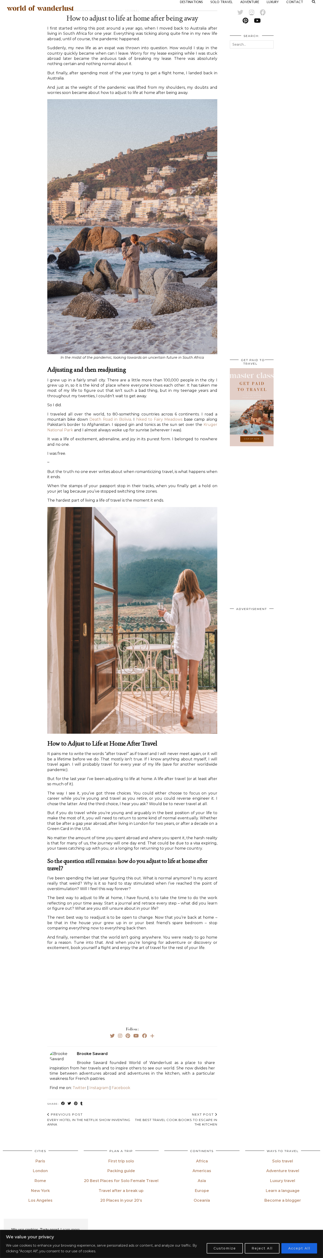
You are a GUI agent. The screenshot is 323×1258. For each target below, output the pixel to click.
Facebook (121, 1088)
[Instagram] (120, 1036)
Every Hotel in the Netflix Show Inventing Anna (88, 1119)
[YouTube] (136, 1036)
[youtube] (257, 20)
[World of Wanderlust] (40, 8)
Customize (225, 1248)
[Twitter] (112, 1036)
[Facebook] (144, 1036)
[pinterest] (245, 20)
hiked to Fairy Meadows (159, 419)
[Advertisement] (132, 987)
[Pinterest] (128, 1036)
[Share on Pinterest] (76, 1104)
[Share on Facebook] (63, 1104)
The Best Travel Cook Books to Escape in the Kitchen (176, 1119)
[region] (161, 1244)
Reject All (262, 1248)
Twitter (79, 1088)
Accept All (299, 1248)
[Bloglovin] (152, 1036)
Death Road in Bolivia (110, 419)
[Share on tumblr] (81, 1104)
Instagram (99, 1088)
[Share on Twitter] (69, 1104)
